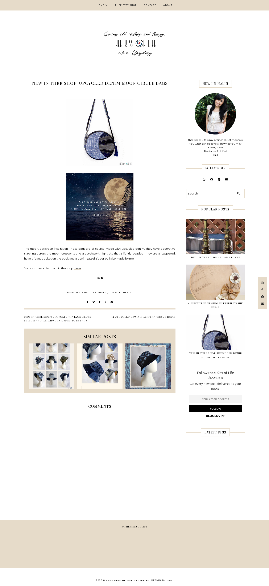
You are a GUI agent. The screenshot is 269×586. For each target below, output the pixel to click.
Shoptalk (99, 292)
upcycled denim (121, 292)
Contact (150, 5)
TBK (169, 580)
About (167, 5)
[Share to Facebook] (87, 302)
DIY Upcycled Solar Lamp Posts (215, 257)
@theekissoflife (134, 526)
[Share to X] (93, 302)
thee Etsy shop (126, 5)
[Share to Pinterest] (105, 302)
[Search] (238, 193)
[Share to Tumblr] (99, 302)
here (77, 268)
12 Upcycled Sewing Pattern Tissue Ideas (143, 316)
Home (101, 5)
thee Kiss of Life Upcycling (128, 580)
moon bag (83, 292)
